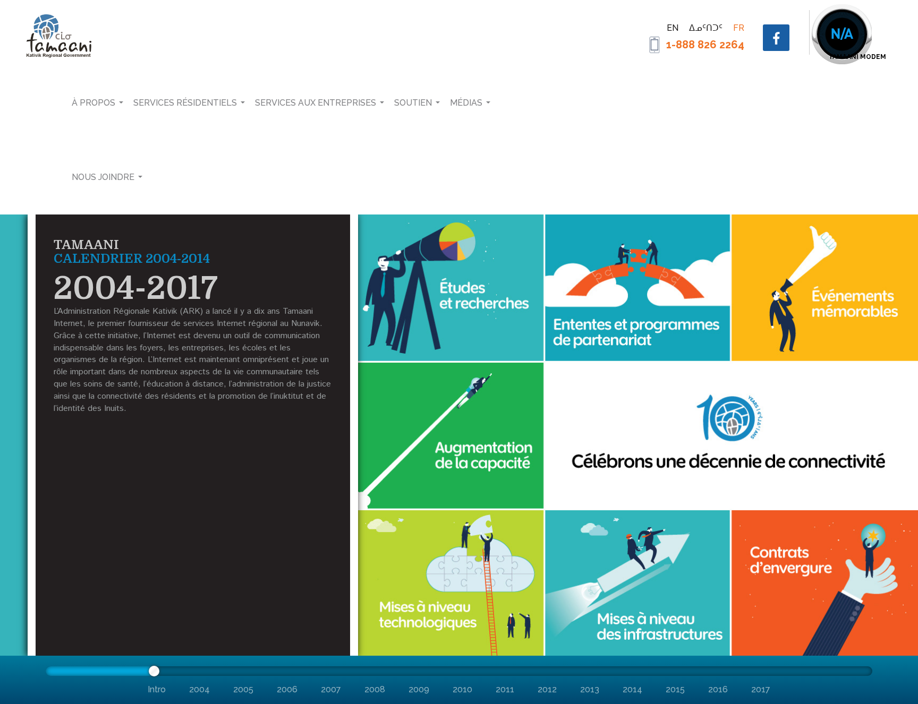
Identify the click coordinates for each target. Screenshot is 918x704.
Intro (157, 689)
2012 (547, 689)
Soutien (413, 103)
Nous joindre (103, 177)
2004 (199, 689)
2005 (243, 689)
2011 (505, 689)
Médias (466, 103)
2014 (632, 689)
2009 (419, 689)
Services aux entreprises (315, 103)
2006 (287, 689)
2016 (718, 689)
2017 (760, 689)
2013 (589, 689)
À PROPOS (93, 103)
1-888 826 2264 (705, 44)
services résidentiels (185, 103)
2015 (675, 689)
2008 (374, 689)
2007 (331, 689)
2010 (462, 689)
